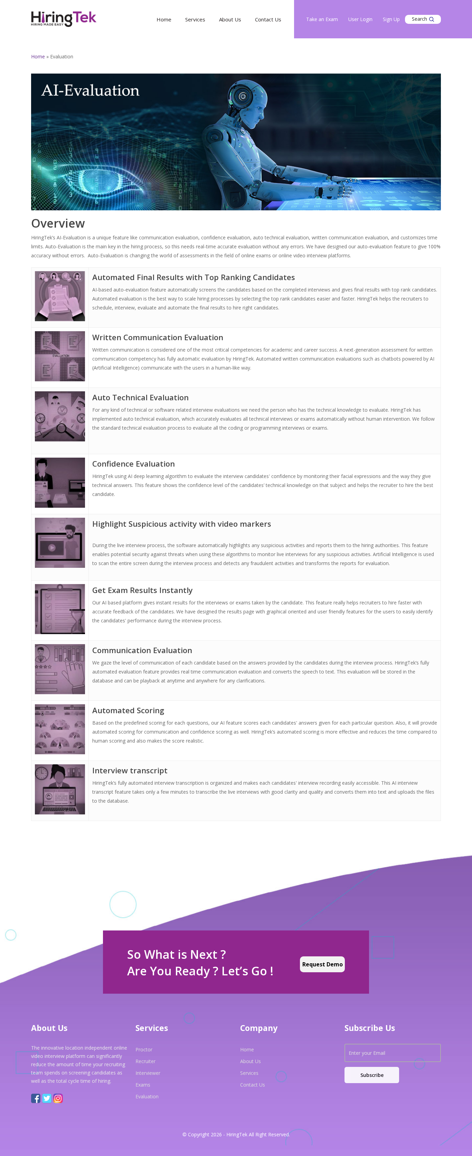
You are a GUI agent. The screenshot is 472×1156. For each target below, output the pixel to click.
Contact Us (268, 19)
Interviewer (147, 1073)
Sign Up (391, 19)
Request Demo (322, 964)
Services (195, 19)
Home (164, 19)
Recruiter (145, 1061)
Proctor (143, 1049)
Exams (142, 1084)
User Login (360, 19)
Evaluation (147, 1096)
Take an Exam (322, 19)
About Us (230, 19)
